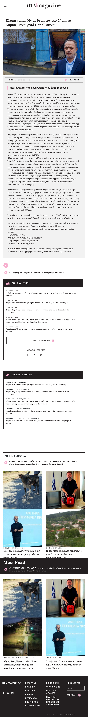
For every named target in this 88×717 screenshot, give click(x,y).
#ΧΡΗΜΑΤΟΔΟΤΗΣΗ (56, 461)
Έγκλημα (28, 273)
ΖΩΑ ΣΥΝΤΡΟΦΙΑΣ (12, 382)
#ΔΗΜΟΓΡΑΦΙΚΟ (16, 461)
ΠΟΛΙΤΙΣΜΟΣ (31, 702)
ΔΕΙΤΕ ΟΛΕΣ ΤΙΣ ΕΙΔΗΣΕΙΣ (41, 341)
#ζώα (11, 464)
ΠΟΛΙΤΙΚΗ (30, 691)
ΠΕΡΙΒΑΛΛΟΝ (31, 698)
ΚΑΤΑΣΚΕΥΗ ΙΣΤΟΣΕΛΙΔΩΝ (55, 714)
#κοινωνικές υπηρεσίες (25, 464)
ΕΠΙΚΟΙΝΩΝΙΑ (53, 683)
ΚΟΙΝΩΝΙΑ (12, 80)
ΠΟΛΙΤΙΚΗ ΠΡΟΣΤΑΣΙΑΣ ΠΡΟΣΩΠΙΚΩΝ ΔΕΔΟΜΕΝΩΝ (53, 701)
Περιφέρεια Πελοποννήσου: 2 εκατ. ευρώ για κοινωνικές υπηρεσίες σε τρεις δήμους (39, 330)
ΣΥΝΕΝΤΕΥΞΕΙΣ (32, 706)
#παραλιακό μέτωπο (17, 571)
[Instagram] (43, 355)
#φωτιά (52, 464)
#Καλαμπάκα (29, 461)
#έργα (40, 568)
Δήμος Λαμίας (16, 273)
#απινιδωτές (72, 461)
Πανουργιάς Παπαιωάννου (54, 273)
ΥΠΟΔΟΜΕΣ (27, 399)
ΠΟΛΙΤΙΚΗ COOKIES (51, 692)
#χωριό (60, 464)
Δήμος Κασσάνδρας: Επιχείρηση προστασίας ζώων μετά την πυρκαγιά (37, 303)
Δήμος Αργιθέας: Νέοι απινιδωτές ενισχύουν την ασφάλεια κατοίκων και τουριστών (37, 311)
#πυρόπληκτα (42, 464)
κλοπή (37, 273)
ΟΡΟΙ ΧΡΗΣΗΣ (53, 687)
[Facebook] (29, 355)
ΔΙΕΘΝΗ (29, 694)
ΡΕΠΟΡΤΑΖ (17, 418)
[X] (36, 355)
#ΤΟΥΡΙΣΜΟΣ (41, 461)
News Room (74, 80)
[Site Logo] (44, 6)
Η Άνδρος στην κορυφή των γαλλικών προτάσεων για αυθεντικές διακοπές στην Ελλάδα (41, 294)
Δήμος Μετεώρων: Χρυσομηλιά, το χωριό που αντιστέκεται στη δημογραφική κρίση (40, 422)
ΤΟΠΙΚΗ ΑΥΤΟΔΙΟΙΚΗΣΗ (22, 389)
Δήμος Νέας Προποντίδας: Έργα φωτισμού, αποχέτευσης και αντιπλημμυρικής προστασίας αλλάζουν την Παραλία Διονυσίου (40, 321)
